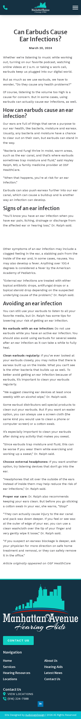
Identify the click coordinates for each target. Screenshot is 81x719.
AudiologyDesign (35, 715)
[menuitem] (20, 660)
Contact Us (18, 640)
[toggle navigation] (75, 7)
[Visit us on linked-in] (40, 704)
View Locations (20, 694)
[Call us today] (5, 7)
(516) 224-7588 (18, 698)
